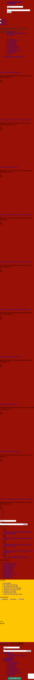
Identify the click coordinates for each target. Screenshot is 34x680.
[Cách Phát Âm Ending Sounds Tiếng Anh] (13, 69)
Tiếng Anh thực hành (9, 592)
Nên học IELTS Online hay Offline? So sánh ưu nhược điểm (15, 262)
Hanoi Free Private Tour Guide (12, 594)
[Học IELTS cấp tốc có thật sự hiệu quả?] (13, 448)
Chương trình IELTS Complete (16, 33)
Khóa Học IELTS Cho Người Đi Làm (9, 167)
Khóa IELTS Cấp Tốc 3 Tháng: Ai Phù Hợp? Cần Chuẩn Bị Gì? (16, 119)
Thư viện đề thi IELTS (13, 47)
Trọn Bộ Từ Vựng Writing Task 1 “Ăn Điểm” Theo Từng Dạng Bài (16, 499)
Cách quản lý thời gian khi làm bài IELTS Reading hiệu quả (15, 309)
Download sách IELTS (14, 51)
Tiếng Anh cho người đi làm (12, 589)
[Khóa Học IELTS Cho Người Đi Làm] (13, 164)
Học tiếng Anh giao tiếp (10, 586)
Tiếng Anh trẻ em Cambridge (12, 588)
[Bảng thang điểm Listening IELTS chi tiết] (13, 353)
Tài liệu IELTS (7, 38)
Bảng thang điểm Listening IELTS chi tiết (10, 357)
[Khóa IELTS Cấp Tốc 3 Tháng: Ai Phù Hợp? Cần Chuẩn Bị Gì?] (13, 116)
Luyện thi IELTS (5, 643)
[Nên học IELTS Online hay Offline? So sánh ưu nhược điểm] (13, 258)
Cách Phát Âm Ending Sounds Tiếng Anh (10, 72)
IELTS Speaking (12, 41)
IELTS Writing (11, 44)
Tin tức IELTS (11, 52)
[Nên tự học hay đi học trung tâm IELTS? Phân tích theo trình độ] (13, 211)
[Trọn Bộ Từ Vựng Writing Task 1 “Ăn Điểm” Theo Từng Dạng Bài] (13, 495)
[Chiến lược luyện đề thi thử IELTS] (13, 401)
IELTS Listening (12, 40)
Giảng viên (10, 35)
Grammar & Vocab (12, 46)
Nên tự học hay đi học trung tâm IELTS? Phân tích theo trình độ (16, 214)
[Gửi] (4, 649)
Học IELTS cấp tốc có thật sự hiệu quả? (10, 451)
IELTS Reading (11, 43)
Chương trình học (9, 36)
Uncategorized (8, 577)
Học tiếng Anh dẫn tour (10, 585)
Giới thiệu (6, 652)
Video (9, 54)
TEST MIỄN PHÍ (15, 678)
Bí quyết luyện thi (12, 49)
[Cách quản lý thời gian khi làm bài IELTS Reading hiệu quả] (13, 306)
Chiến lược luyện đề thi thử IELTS (8, 404)
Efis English (7, 583)
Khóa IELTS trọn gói (9, 591)
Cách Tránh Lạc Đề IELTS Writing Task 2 (16, 557)
